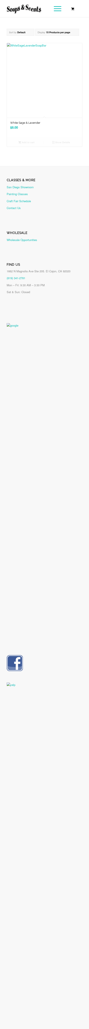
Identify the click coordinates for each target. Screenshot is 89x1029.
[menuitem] (56, 8)
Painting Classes (17, 194)
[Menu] (55, 8)
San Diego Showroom (20, 187)
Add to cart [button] (28, 142)
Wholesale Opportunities (22, 240)
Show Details (62, 142)
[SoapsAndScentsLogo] (37, 8)
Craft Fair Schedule (19, 201)
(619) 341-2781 (16, 278)
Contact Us (14, 208)
